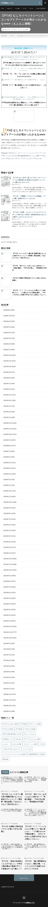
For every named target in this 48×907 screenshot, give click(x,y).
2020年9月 (7, 711)
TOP (2, 8)
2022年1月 (7, 621)
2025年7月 (7, 383)
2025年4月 (7, 400)
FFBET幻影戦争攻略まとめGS (12, 734)
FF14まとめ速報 (7, 729)
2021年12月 (7, 626)
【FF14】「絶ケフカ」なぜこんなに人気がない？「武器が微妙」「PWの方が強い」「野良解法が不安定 (29, 268)
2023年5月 (7, 530)
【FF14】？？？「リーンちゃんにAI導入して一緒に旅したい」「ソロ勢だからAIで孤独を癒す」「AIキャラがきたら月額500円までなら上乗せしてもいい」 (29, 292)
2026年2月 (7, 344)
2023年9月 (7, 508)
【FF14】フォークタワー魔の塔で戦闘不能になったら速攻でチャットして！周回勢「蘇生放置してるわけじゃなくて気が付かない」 (29, 255)
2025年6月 (7, 389)
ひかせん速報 (16, 744)
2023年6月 (7, 525)
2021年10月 (7, 638)
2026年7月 (7, 316)
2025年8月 (7, 378)
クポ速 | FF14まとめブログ (11, 749)
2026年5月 (7, 327)
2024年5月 (7, 463)
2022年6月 (7, 592)
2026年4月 (7, 332)
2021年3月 (7, 677)
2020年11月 (7, 700)
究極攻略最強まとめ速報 (36, 754)
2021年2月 (7, 683)
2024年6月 (7, 457)
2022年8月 (7, 581)
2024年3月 (7, 474)
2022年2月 (7, 615)
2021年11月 (7, 632)
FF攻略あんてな (7, 739)
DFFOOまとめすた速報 (10, 724)
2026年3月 (7, 338)
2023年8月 (7, 513)
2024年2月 (7, 479)
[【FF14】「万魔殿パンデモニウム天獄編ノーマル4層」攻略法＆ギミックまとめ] (6, 200)
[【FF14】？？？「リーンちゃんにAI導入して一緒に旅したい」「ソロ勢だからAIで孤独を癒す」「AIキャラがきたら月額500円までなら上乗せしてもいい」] (6, 294)
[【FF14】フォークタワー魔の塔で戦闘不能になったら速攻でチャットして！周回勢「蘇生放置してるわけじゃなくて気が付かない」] (6, 257)
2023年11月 (7, 496)
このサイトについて (7, 887)
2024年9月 (7, 440)
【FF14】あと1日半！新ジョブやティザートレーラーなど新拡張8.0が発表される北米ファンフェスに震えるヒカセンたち (29, 180)
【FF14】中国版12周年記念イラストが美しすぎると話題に (12, 828)
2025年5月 (7, 395)
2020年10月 (7, 705)
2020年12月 (7, 694)
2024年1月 (7, 485)
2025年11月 (7, 361)
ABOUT (9, 8)
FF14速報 (19, 729)
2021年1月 (7, 689)
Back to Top (24, 878)
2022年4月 (7, 604)
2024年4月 (7, 468)
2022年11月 (7, 564)
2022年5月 (7, 598)
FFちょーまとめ (29, 734)
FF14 (31, 8)
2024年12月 (7, 423)
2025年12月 (7, 355)
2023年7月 (7, 519)
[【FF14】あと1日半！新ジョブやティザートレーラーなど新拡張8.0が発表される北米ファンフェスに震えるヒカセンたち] (6, 181)
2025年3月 (7, 406)
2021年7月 (7, 655)
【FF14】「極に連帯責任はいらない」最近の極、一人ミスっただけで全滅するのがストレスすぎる (35, 865)
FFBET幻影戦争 (41, 8)
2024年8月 (7, 446)
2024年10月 (7, 434)
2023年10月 (7, 502)
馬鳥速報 (5, 759)
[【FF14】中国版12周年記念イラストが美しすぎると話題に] (6, 282)
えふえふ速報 (24, 29)
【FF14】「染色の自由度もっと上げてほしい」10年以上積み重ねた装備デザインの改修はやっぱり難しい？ (12, 865)
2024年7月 (7, 451)
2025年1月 (7, 417)
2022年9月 (7, 576)
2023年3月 (7, 542)
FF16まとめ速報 (30, 729)
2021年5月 (7, 666)
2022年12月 (7, 559)
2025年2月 (7, 412)
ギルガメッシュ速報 (30, 744)
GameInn (18, 739)
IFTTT (26, 739)
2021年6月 (7, 660)
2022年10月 (7, 570)
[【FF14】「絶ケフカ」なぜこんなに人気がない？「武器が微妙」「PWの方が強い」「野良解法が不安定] (6, 270)
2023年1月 (7, 553)
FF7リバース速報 (35, 724)
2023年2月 (7, 547)
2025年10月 (7, 366)
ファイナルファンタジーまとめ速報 (14, 754)
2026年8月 (7, 310)
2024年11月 (7, 429)
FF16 (24, 8)
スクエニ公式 (27, 749)
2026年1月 (7, 349)
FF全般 (17, 8)
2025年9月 (7, 372)
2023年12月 (7, 491)
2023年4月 (7, 536)
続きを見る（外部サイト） (24, 48)
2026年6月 (7, 321)
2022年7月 (7, 587)
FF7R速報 (23, 724)
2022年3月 (7, 609)
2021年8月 (7, 649)
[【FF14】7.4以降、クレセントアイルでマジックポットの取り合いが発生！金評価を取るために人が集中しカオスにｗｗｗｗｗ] (6, 216)
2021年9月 (7, 643)
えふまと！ (6, 744)
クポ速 (42, 744)
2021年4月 (7, 672)
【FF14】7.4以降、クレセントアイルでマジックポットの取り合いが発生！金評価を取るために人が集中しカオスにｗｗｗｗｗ (29, 214)
